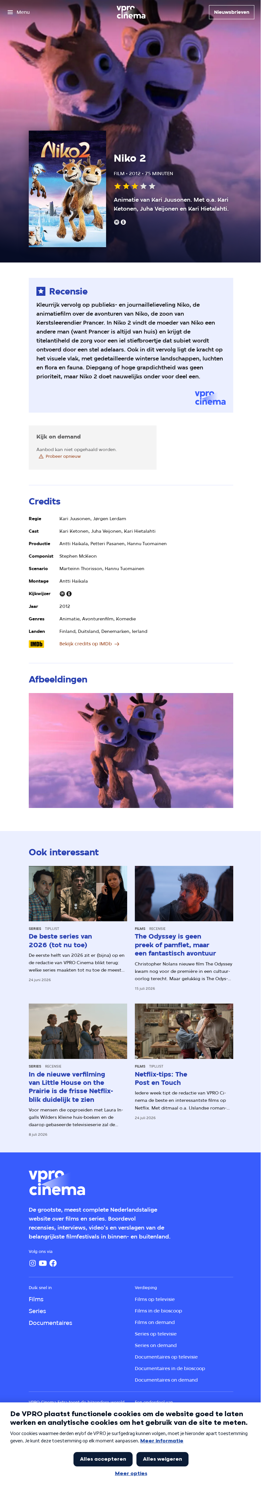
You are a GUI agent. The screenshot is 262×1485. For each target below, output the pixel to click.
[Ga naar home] (131, 12)
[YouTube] (43, 1263)
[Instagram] (32, 1263)
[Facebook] (53, 1263)
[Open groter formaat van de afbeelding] (131, 750)
